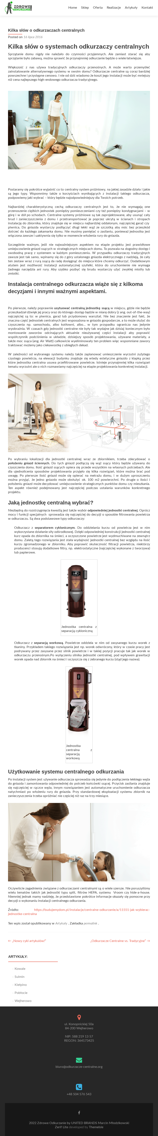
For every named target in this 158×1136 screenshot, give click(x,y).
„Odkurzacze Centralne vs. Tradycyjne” (120, 941)
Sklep (85, 7)
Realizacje (114, 7)
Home (72, 7)
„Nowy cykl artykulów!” (27, 941)
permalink (91, 923)
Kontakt (147, 7)
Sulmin (19, 976)
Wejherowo (23, 1001)
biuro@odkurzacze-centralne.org (79, 1066)
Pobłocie (21, 992)
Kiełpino (21, 984)
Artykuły (131, 7)
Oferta (98, 7)
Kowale (20, 968)
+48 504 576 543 (79, 1094)
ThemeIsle (96, 1127)
